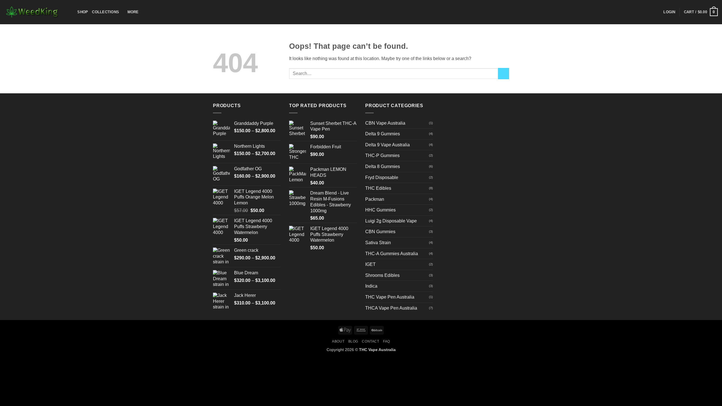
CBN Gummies (380, 231)
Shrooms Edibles (382, 275)
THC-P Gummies (382, 155)
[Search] (71, 12)
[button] (669, 12)
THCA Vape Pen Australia (391, 308)
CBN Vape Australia (385, 123)
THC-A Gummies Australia (391, 253)
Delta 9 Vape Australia (387, 144)
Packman (374, 199)
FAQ (386, 341)
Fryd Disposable (381, 177)
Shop (82, 12)
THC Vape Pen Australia (389, 297)
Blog (353, 341)
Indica (371, 286)
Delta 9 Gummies (382, 133)
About (338, 341)
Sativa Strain (378, 242)
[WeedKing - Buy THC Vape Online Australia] (32, 12)
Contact (370, 341)
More (133, 12)
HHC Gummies (380, 210)
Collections (105, 12)
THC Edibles (378, 188)
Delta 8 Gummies (382, 166)
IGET (370, 264)
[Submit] (503, 73)
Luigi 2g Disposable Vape (391, 221)
